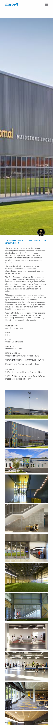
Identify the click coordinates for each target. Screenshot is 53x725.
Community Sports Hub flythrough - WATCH (25, 360)
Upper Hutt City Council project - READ (22, 356)
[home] (11, 4)
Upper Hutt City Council (14, 342)
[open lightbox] (26, 404)
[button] (46, 5)
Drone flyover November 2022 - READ (22, 364)
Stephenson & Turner (13, 349)
